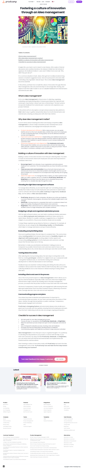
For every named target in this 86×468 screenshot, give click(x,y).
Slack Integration (47, 404)
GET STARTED (60, 359)
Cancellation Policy (7, 426)
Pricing (39, 1)
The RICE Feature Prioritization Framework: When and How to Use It (44, 449)
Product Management (28, 420)
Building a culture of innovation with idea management (35, 60)
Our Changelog (6, 410)
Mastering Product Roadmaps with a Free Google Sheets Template (44, 455)
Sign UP (79, 1)
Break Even (66, 426)
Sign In (71, 1)
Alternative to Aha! (68, 442)
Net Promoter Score (27, 412)
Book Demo (5, 404)
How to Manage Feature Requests (37, 442)
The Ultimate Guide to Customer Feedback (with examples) (14, 451)
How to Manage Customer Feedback (11, 437)
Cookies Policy (6, 422)
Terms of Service (7, 420)
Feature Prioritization (48, 420)
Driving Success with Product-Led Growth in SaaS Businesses (43, 447)
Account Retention (68, 420)
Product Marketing (27, 422)
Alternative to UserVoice (69, 439)
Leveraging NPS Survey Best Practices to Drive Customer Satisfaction (15, 448)
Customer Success (27, 419)
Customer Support (27, 426)
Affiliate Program (7, 412)
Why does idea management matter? (30, 58)
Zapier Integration (47, 412)
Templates (66, 410)
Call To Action (67, 428)
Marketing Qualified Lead (69, 430)
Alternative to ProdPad (69, 444)
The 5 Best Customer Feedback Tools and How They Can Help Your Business (15, 439)
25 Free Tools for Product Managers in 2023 (39, 437)
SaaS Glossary (67, 408)
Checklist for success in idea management (32, 62)
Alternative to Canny (68, 437)
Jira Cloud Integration (48, 408)
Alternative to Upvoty (68, 446)
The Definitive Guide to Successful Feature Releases (14, 459)
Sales (24, 424)
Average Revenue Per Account (70, 422)
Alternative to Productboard (70, 441)
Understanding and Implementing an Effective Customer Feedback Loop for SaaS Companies (15, 457)
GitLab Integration (47, 410)
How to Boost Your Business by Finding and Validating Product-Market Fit (14, 444)
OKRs (45, 419)
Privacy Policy (6, 424)
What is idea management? (27, 56)
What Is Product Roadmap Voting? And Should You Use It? (43, 444)
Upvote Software (27, 408)
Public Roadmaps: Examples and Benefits (39, 457)
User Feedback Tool (27, 404)
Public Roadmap (27, 406)
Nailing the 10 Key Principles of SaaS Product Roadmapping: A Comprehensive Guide (43, 439)
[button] (31, 2)
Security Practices (7, 428)
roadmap (48, 1)
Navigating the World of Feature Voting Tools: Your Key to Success (15, 454)
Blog (43, 1)
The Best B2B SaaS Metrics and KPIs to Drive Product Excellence (44, 453)
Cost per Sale (67, 424)
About (4, 419)
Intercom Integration (48, 406)
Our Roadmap (6, 408)
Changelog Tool (26, 410)
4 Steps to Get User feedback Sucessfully (12, 442)
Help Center (66, 406)
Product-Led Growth (68, 419)
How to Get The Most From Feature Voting (39, 446)
